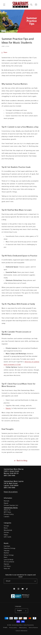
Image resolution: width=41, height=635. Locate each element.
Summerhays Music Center (19, 625)
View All (7, 568)
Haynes (6, 564)
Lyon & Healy (8, 559)
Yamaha (6, 550)
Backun (6, 553)
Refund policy (23, 627)
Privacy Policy (9, 514)
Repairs (8, 408)
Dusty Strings (9, 555)
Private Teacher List (11, 505)
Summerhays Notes (11, 508)
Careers (6, 516)
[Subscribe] (35, 581)
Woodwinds (8, 530)
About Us (7, 510)
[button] (4, 4)
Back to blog (22, 461)
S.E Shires (7, 566)
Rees (5, 557)
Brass (6, 528)
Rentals (6, 501)
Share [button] (5, 52)
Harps (6, 535)
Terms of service (33, 627)
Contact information (21, 630)
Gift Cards (7, 537)
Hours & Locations (11, 492)
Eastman (7, 546)
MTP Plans (7, 512)
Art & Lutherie (9, 562)
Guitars (6, 532)
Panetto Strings (9, 548)
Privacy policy (13, 627)
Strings (6, 526)
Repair (6, 503)
